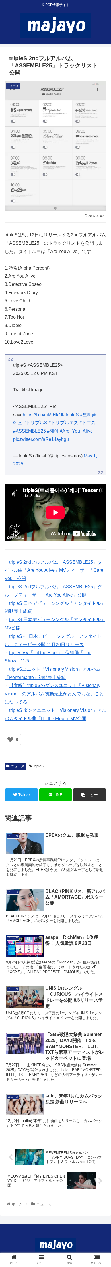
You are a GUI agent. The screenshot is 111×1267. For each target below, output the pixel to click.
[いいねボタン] (10, 739)
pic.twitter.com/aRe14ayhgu (41, 439)
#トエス (87, 422)
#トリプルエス (63, 422)
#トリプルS (35, 422)
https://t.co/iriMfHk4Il (43, 414)
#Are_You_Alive (76, 431)
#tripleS (71, 414)
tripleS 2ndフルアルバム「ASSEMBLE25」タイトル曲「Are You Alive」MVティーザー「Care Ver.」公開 (54, 570)
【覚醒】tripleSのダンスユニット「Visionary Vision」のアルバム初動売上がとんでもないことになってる (54, 693)
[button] (100, 773)
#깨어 (53, 431)
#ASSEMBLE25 (29, 431)
